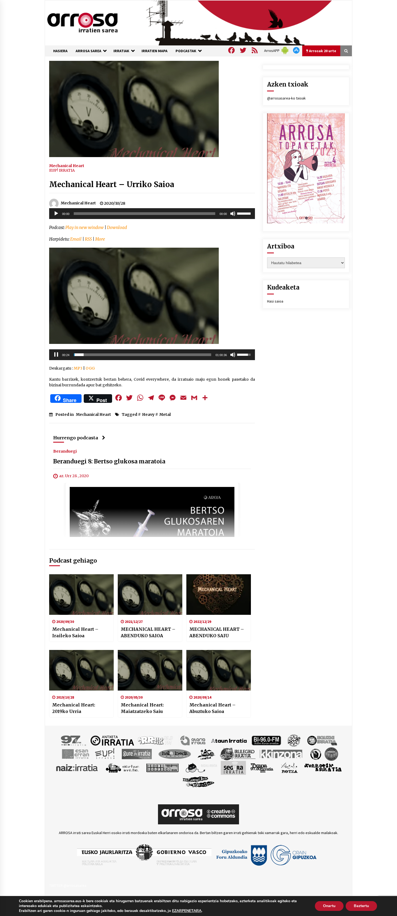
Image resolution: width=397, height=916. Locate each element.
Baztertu (361, 905)
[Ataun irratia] (229, 740)
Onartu (329, 905)
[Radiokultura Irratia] (162, 767)
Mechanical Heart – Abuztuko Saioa (212, 708)
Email (76, 239)
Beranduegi (65, 451)
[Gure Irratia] (136, 753)
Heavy (148, 414)
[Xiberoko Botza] (289, 767)
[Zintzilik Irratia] (199, 781)
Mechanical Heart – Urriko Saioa (111, 184)
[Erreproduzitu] (56, 213)
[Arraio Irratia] (155, 740)
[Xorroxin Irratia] (322, 767)
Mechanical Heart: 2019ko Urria (73, 708)
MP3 (78, 368)
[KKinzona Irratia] (281, 753)
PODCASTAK (186, 50)
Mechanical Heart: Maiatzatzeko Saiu (142, 708)
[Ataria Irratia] (193, 740)
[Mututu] (232, 213)
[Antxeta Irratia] (112, 740)
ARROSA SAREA (88, 50)
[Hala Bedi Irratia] (174, 753)
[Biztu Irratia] (294, 740)
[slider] (244, 213)
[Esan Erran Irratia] (75, 753)
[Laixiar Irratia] (331, 753)
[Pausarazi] (56, 354)
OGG (90, 368)
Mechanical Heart (66, 165)
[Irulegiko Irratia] (237, 753)
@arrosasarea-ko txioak (286, 98)
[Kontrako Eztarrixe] (315, 753)
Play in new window (84, 227)
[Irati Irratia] (206, 753)
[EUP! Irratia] (105, 753)
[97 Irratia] (74, 740)
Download (117, 227)
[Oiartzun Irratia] (122, 767)
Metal (165, 414)
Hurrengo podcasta (75, 437)
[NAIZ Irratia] (77, 767)
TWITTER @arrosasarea (67, 885)
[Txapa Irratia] (262, 767)
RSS (88, 239)
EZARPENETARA (186, 910)
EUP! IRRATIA (62, 170)
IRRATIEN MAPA (154, 50)
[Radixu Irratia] (201, 767)
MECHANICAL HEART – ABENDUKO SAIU (216, 632)
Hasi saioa (275, 301)
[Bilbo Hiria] (266, 740)
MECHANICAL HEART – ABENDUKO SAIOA (148, 632)
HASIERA (60, 50)
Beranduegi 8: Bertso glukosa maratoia (109, 461)
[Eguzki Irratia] (321, 740)
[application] (152, 213)
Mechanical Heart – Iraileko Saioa (75, 632)
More (100, 239)
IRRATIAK (121, 50)
